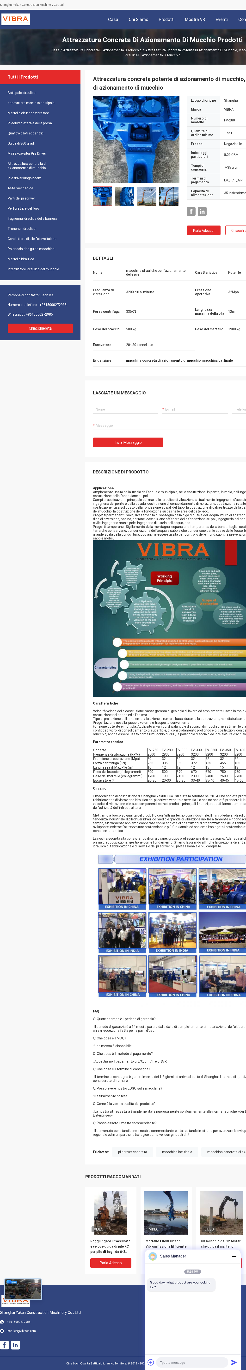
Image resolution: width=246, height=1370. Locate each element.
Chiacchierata (40, 328)
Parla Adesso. (203, 231)
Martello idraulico (21, 259)
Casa (55, 50)
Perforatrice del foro (23, 208)
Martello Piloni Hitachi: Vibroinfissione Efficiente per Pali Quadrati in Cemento (166, 1246)
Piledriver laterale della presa (30, 123)
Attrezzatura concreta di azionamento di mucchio (102, 50)
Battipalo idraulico (22, 93)
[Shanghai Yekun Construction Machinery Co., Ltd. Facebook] (191, 211)
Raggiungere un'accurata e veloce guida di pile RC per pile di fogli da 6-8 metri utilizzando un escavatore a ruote (110, 1246)
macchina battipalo (177, 1152)
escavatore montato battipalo (31, 103)
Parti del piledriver (21, 198)
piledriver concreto (132, 1152)
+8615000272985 (53, 305)
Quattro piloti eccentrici (26, 133)
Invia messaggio (128, 442)
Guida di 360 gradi (21, 143)
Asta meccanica (20, 188)
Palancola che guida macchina (31, 249)
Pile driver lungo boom (24, 178)
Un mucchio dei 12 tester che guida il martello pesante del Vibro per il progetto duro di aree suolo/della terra (221, 1246)
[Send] (234, 1362)
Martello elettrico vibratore (28, 113)
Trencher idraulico (22, 229)
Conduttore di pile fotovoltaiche (32, 239)
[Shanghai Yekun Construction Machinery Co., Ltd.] (15, 19)
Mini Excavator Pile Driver (27, 153)
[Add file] (151, 1362)
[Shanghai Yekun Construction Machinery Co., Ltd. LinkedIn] (202, 211)
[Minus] (234, 1256)
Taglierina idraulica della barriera (32, 218)
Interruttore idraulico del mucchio (33, 269)
